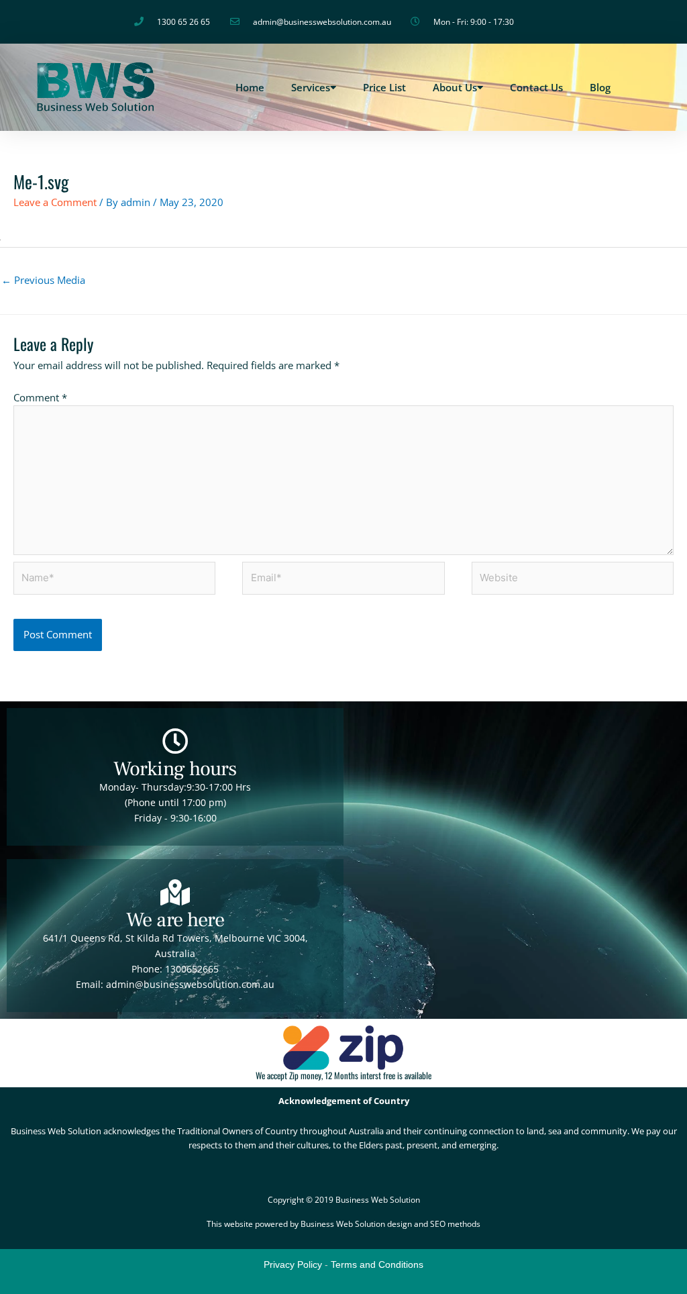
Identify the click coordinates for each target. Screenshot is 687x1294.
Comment (40, 397)
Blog (600, 87)
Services (310, 87)
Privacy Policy (293, 1264)
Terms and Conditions (377, 1264)
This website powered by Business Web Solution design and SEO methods (343, 1224)
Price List (384, 87)
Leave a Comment (55, 202)
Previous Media (43, 280)
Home (249, 87)
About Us (455, 87)
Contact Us (536, 87)
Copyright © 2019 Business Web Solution (344, 1199)
